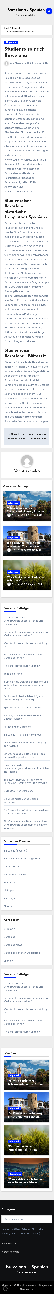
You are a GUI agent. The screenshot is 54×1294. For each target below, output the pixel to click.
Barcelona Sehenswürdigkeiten (22, 858)
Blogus (43, 1285)
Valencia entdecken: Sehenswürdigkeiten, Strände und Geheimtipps (25, 511)
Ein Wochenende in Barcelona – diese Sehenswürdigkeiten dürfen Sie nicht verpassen (25, 824)
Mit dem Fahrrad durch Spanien (22, 665)
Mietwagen (10, 898)
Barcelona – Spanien (27, 1267)
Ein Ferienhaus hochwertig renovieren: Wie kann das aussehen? (24, 546)
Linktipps (9, 890)
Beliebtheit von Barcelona (19, 791)
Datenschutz (11, 866)
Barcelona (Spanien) (15, 850)
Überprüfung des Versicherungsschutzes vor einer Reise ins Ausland (26, 768)
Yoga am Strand (13, 673)
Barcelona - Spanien (26, 10)
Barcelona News (13, 944)
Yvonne (16, 515)
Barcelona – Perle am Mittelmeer (22, 734)
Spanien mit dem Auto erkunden (22, 707)
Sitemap (8, 906)
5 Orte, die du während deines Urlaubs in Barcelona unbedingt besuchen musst (26, 685)
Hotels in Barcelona (15, 874)
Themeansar (27, 1289)
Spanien (8, 960)
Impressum (10, 882)
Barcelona (9, 937)
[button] (5, 1288)
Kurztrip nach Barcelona (18, 726)
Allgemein (11, 42)
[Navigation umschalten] (4, 11)
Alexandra (20, 63)
